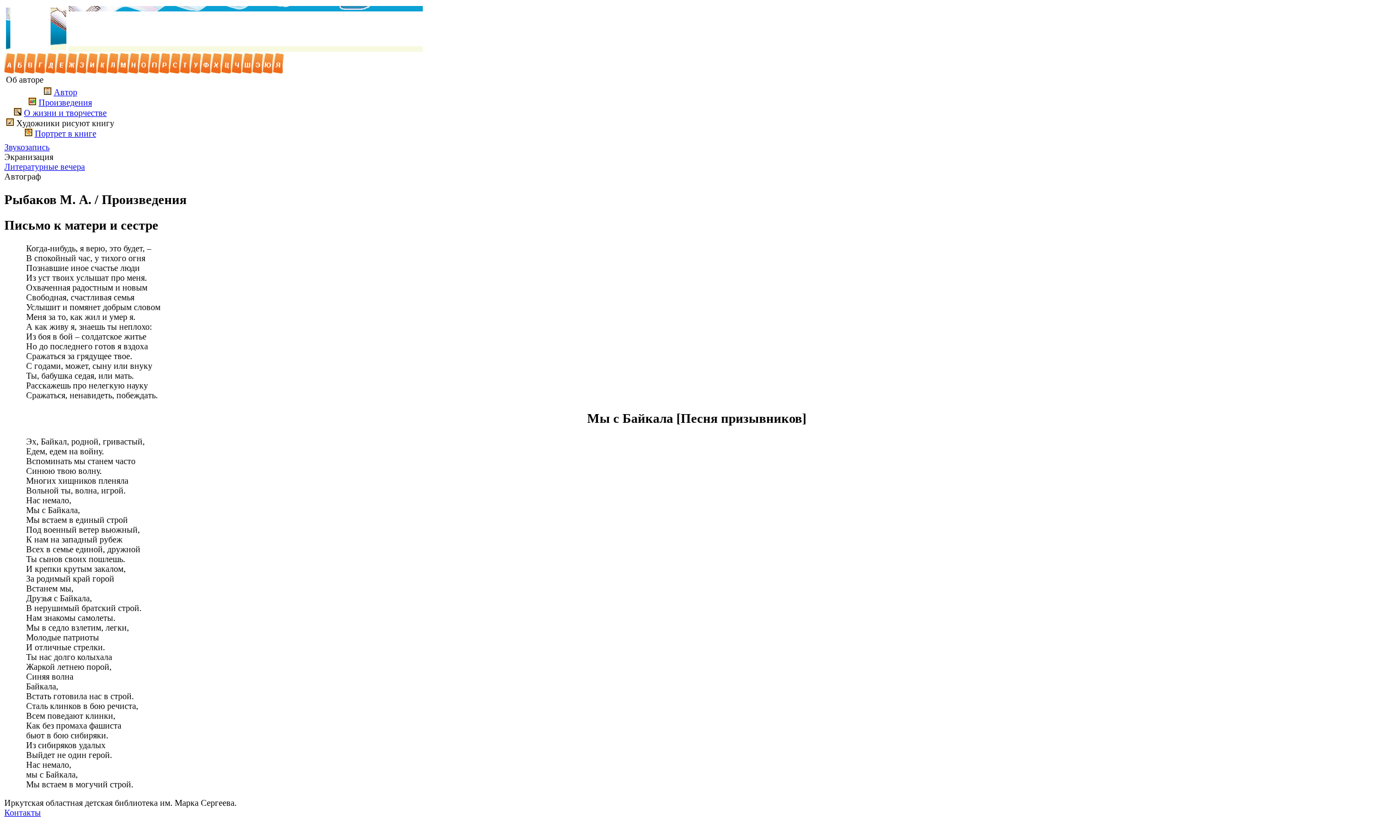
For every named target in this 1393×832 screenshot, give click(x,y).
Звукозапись (27, 147)
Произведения (65, 102)
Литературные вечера (44, 166)
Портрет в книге (65, 133)
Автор (65, 92)
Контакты (22, 812)
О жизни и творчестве (65, 113)
